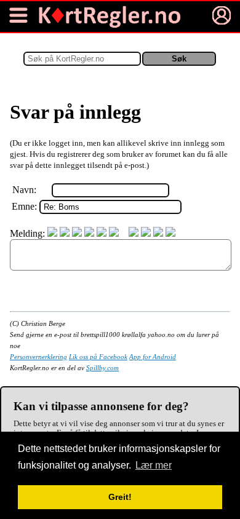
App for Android (152, 356)
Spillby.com (102, 367)
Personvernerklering (38, 356)
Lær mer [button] (153, 465)
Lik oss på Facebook (98, 356)
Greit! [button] (120, 497)
